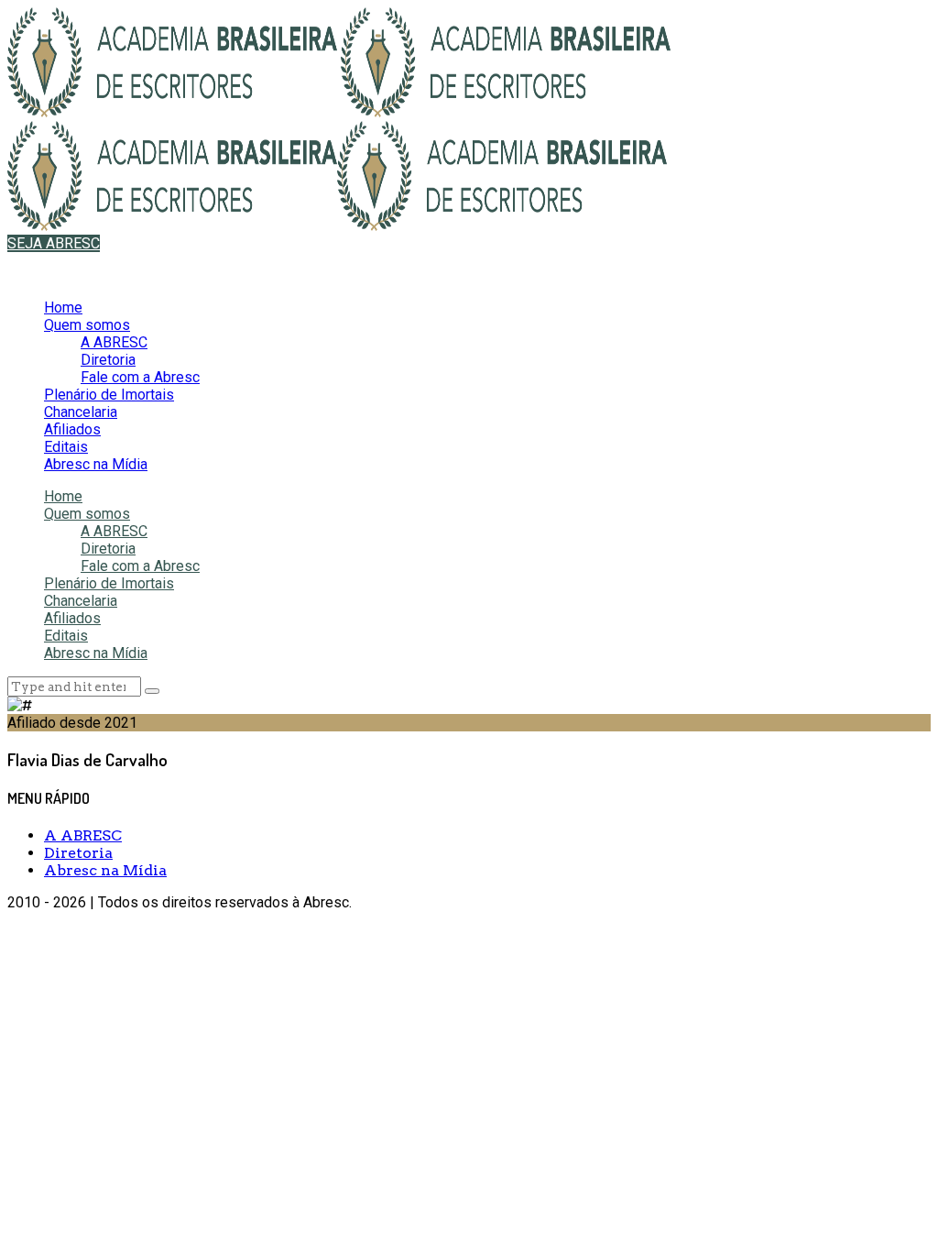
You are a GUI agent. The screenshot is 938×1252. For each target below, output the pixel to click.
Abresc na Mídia (95, 464)
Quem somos (87, 325)
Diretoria (108, 359)
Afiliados (72, 429)
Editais (66, 447)
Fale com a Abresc (140, 377)
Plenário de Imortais (109, 394)
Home (63, 307)
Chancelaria (80, 412)
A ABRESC (114, 342)
